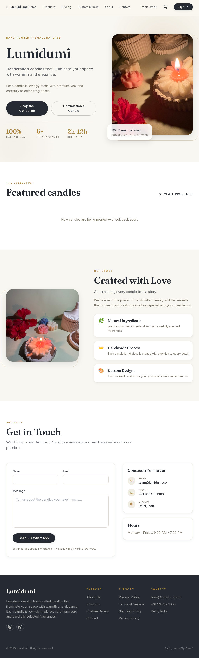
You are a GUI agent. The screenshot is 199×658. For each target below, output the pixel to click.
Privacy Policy (129, 597)
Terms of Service (131, 604)
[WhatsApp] (20, 627)
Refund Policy (129, 618)
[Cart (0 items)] (165, 7)
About (109, 7)
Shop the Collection (27, 108)
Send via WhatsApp (34, 538)
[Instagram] (10, 627)
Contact (124, 7)
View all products (176, 194)
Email (66, 471)
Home (32, 7)
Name (17, 471)
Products (49, 7)
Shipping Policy (130, 611)
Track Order (148, 7)
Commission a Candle (74, 108)
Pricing (66, 7)
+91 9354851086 (163, 604)
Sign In (183, 7)
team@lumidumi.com (166, 597)
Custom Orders (88, 7)
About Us (93, 597)
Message (19, 491)
